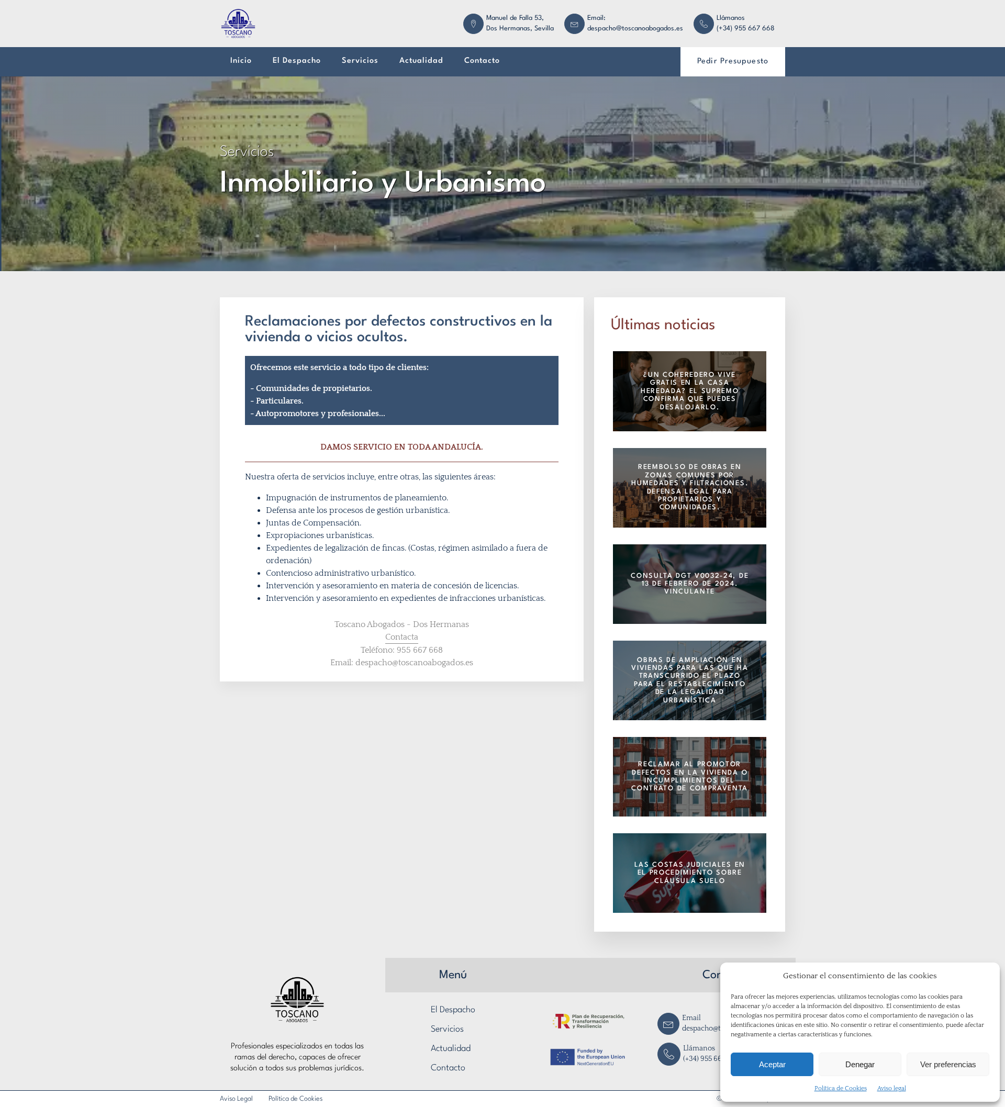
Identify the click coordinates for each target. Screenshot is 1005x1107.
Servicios (360, 61)
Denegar (860, 1064)
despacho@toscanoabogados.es (635, 28)
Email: (596, 18)
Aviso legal (891, 1088)
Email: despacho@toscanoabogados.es (401, 662)
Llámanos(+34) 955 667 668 (711, 1053)
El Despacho (297, 61)
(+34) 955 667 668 (746, 28)
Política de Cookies (840, 1088)
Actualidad (421, 61)
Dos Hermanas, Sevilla (520, 28)
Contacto (482, 61)
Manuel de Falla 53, (515, 18)
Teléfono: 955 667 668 (402, 650)
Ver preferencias (948, 1064)
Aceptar (772, 1064)
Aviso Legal (236, 1098)
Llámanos (731, 18)
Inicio (241, 61)
